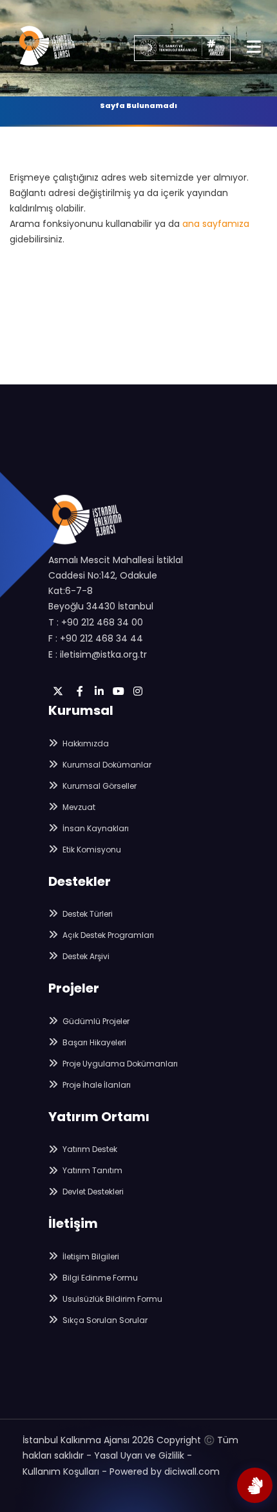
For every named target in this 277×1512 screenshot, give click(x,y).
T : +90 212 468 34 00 (95, 622)
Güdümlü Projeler (95, 1021)
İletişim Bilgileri (90, 1256)
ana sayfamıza (215, 223)
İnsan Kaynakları (95, 828)
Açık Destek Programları (107, 935)
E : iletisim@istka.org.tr (97, 654)
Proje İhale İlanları (96, 1084)
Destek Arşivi (85, 956)
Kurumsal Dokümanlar (106, 764)
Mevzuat (78, 807)
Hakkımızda (85, 743)
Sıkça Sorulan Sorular (104, 1320)
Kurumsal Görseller (99, 785)
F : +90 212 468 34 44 (95, 638)
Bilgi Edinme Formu (99, 1277)
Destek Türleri (87, 913)
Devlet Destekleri (92, 1191)
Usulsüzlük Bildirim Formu (111, 1298)
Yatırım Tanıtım (91, 1170)
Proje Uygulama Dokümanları (119, 1063)
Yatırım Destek (89, 1149)
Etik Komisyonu (91, 849)
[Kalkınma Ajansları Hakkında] (254, 1485)
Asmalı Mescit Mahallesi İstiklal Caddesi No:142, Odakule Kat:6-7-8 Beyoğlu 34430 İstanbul (115, 583)
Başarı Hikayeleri (93, 1042)
